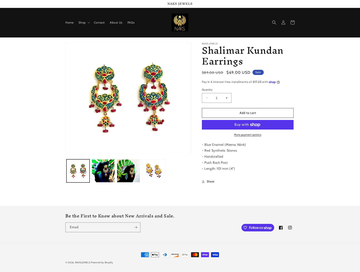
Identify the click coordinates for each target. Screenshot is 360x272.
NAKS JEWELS (82, 262)
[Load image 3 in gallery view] (128, 170)
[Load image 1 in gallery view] (78, 170)
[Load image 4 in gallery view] (153, 170)
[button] (83, 22)
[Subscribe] (135, 227)
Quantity (207, 89)
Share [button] (210, 181)
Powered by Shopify (102, 262)
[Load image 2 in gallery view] (103, 170)
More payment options (247, 134)
